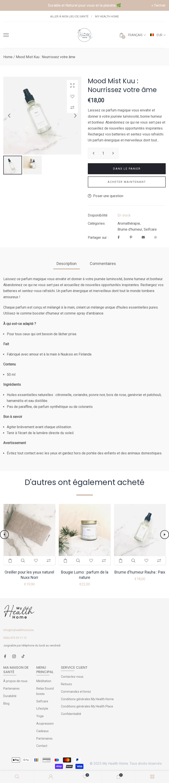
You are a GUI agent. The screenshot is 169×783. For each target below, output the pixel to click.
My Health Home (107, 16)
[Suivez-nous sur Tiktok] (23, 657)
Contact (41, 746)
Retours (66, 684)
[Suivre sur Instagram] (14, 657)
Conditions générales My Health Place (87, 706)
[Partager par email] (143, 237)
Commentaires (103, 263)
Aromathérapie (129, 223)
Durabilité (10, 696)
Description (67, 263)
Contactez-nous (72, 676)
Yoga (40, 716)
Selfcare (150, 229)
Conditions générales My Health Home (87, 699)
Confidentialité (71, 714)
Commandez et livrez (76, 691)
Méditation (43, 681)
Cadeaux (42, 731)
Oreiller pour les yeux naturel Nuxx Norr (29, 575)
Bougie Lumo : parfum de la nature (84, 575)
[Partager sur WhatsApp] (155, 237)
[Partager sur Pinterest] (131, 237)
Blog (6, 703)
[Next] (71, 115)
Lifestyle (42, 708)
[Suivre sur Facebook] (5, 657)
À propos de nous (15, 681)
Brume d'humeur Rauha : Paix (139, 572)
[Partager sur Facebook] (118, 237)
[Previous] (13, 115)
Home (8, 57)
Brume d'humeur (130, 229)
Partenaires (11, 688)
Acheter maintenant (127, 181)
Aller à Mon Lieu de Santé (69, 16)
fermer (11, 5)
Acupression (45, 723)
